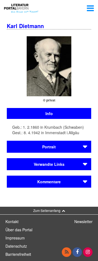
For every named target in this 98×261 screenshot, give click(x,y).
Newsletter (83, 221)
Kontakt (12, 221)
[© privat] (49, 65)
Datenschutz (16, 246)
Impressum (15, 238)
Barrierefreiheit (18, 254)
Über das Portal (18, 229)
